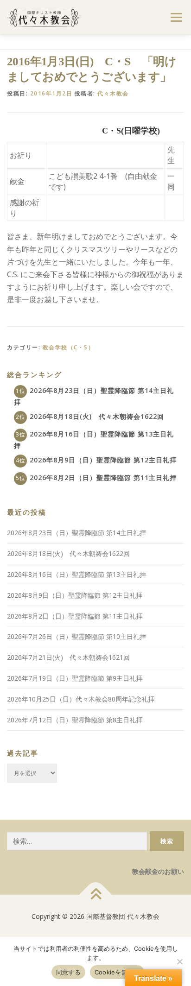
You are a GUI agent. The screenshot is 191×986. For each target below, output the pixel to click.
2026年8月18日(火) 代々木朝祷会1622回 (97, 416)
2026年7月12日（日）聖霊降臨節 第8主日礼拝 (74, 719)
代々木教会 (113, 93)
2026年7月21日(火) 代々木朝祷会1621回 (68, 657)
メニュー (176, 17)
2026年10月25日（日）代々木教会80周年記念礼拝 (80, 699)
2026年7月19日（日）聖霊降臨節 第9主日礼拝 (74, 678)
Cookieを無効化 (117, 972)
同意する (68, 972)
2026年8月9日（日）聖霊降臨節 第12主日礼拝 (103, 459)
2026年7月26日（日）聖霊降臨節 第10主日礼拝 (76, 636)
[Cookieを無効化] (179, 961)
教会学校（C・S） (69, 347)
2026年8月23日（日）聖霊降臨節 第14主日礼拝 (76, 532)
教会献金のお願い (158, 871)
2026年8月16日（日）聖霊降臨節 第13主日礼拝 (76, 574)
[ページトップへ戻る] (95, 895)
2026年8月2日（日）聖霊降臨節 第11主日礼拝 (103, 477)
